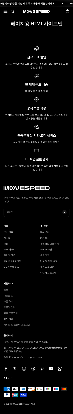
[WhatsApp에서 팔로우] (60, 368)
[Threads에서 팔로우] (33, 368)
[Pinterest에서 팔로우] (42, 368)
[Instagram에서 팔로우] (24, 368)
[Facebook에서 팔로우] (6, 368)
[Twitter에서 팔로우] (15, 368)
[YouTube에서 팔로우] (51, 368)
